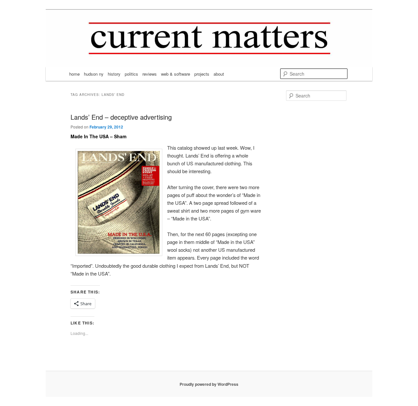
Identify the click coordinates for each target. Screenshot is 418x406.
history (114, 74)
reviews (149, 74)
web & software (175, 74)
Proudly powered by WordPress (209, 384)
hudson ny (94, 74)
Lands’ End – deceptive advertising (121, 117)
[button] (118, 202)
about (219, 74)
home (74, 74)
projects (201, 74)
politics (131, 74)
